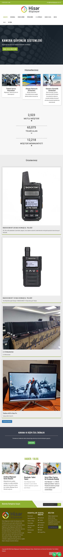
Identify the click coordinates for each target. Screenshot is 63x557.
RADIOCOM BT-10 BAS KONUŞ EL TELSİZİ (17, 298)
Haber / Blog (31, 520)
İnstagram (42, 522)
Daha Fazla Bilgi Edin (10, 49)
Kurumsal (30, 516)
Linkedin (41, 527)
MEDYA (55, 17)
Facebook (41, 517)
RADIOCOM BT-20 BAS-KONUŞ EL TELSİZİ (17, 228)
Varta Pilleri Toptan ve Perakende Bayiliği (52, 478)
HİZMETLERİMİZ (21, 17)
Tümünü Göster (7, 421)
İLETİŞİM (10, 22)
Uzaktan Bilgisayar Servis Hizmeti (10, 478)
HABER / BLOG (48, 17)
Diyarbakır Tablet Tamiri (30, 478)
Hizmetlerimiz (31, 518)
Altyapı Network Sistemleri (31, 89)
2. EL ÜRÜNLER (39, 17)
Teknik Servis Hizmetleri (11, 89)
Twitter (41, 520)
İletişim (29, 532)
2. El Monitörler (8, 352)
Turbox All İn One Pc (10, 413)
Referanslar (31, 530)
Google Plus (42, 532)
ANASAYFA (5, 17)
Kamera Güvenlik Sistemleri (52, 89)
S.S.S (4, 22)
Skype (40, 529)
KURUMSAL (12, 17)
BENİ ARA (31, 442)
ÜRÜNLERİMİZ (30, 17)
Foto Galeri (30, 523)
